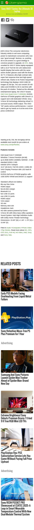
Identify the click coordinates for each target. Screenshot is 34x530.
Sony (30, 232)
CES (26, 63)
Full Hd (12, 232)
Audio (9, 228)
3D (26, 230)
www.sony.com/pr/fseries (10, 145)
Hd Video (19, 232)
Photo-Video (27, 228)
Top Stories (6, 230)
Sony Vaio (8, 235)
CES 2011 (4, 232)
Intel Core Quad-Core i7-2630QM (13, 94)
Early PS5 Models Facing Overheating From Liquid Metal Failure (16, 296)
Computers (16, 228)
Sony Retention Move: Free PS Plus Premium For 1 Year (15, 332)
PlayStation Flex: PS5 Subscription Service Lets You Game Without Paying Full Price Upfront (16, 457)
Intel (25, 232)
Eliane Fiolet (11, 14)
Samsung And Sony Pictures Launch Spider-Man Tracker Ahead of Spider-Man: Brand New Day (15, 379)
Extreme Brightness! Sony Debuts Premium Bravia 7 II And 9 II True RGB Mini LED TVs (16, 418)
